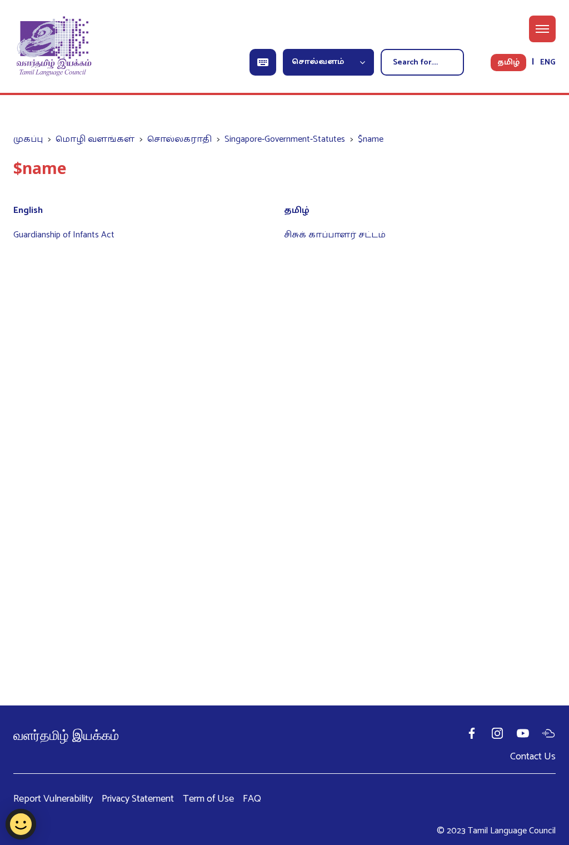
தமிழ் (508, 62)
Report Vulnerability (53, 799)
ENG (548, 62)
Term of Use (208, 799)
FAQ (252, 799)
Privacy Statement (138, 799)
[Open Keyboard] (262, 62)
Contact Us (533, 756)
